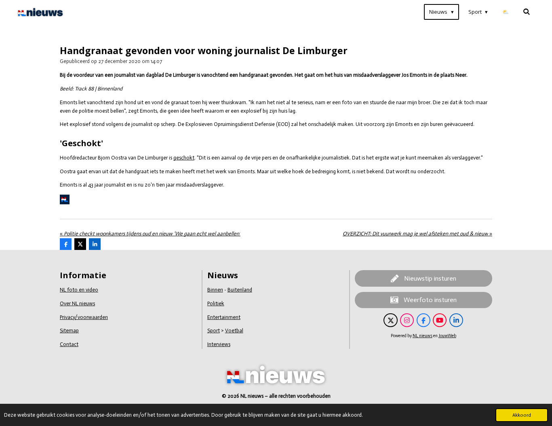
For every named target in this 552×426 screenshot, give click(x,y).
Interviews (218, 344)
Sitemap (69, 330)
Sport (213, 330)
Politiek (215, 303)
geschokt (183, 158)
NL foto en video (79, 290)
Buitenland (240, 290)
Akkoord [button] (521, 415)
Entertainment (223, 317)
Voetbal (234, 330)
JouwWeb (447, 335)
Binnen (215, 290)
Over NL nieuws (77, 303)
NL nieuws (422, 335)
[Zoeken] (527, 12)
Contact (69, 344)
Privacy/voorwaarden (84, 317)
